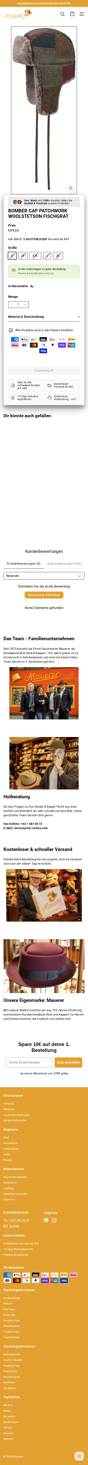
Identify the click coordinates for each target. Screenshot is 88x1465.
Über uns (9, 1199)
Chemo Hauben (13, 1359)
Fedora (7, 1303)
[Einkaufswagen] (72, 14)
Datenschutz (11, 1148)
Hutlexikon (10, 1182)
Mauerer (8, 1433)
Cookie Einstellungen (16, 1114)
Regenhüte (10, 1371)
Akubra (7, 1405)
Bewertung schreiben (44, 595)
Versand (8, 1103)
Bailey (7, 1410)
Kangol (7, 1427)
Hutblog (8, 1188)
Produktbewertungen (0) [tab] (24, 563)
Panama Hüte (11, 1320)
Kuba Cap (9, 1314)
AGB (6, 1137)
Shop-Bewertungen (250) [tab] (64, 563)
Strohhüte (9, 1388)
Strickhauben (11, 1326)
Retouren (9, 1109)
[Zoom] (71, 188)
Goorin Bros (10, 1422)
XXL (37, 256)
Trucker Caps (11, 1331)
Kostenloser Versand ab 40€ (21, 1243)
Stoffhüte (9, 1382)
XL (59, 256)
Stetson (8, 1438)
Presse (7, 1160)
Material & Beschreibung (26, 317)
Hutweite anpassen (15, 1193)
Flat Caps (9, 1309)
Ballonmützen (11, 1354)
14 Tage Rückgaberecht (18, 1249)
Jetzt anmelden (68, 1062)
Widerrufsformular (14, 1120)
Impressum (10, 1143)
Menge (13, 297)
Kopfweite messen (15, 1176)
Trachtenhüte (11, 1337)
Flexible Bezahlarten (15, 1254)
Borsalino (9, 1416)
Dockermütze (11, 1298)
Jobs (6, 1154)
